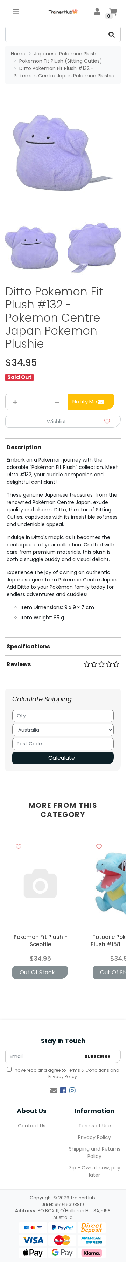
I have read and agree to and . (65, 1073)
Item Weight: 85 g (42, 617)
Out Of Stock (37, 972)
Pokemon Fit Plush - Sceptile (40, 940)
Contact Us (32, 1125)
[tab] (63, 534)
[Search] (111, 34)
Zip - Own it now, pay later (94, 1171)
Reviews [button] (19, 664)
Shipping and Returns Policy (94, 1152)
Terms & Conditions (88, 1070)
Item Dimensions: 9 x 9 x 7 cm (57, 607)
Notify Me (84, 401)
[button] (63, 422)
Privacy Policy (62, 1076)
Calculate (61, 758)
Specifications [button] (28, 646)
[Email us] (53, 1091)
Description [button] (24, 447)
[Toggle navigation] (15, 11)
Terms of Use (94, 1125)
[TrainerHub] (63, 11)
